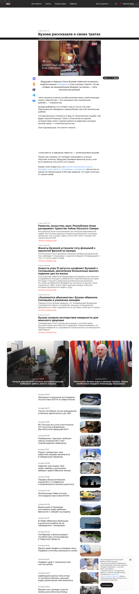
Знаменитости (43, 38)
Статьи (48, 4)
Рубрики (73, 4)
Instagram (62, 84)
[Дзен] (111, 78)
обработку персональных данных (109, 575)
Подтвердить (106, 585)
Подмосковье (60, 4)
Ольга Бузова (52, 38)
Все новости (37, 4)
